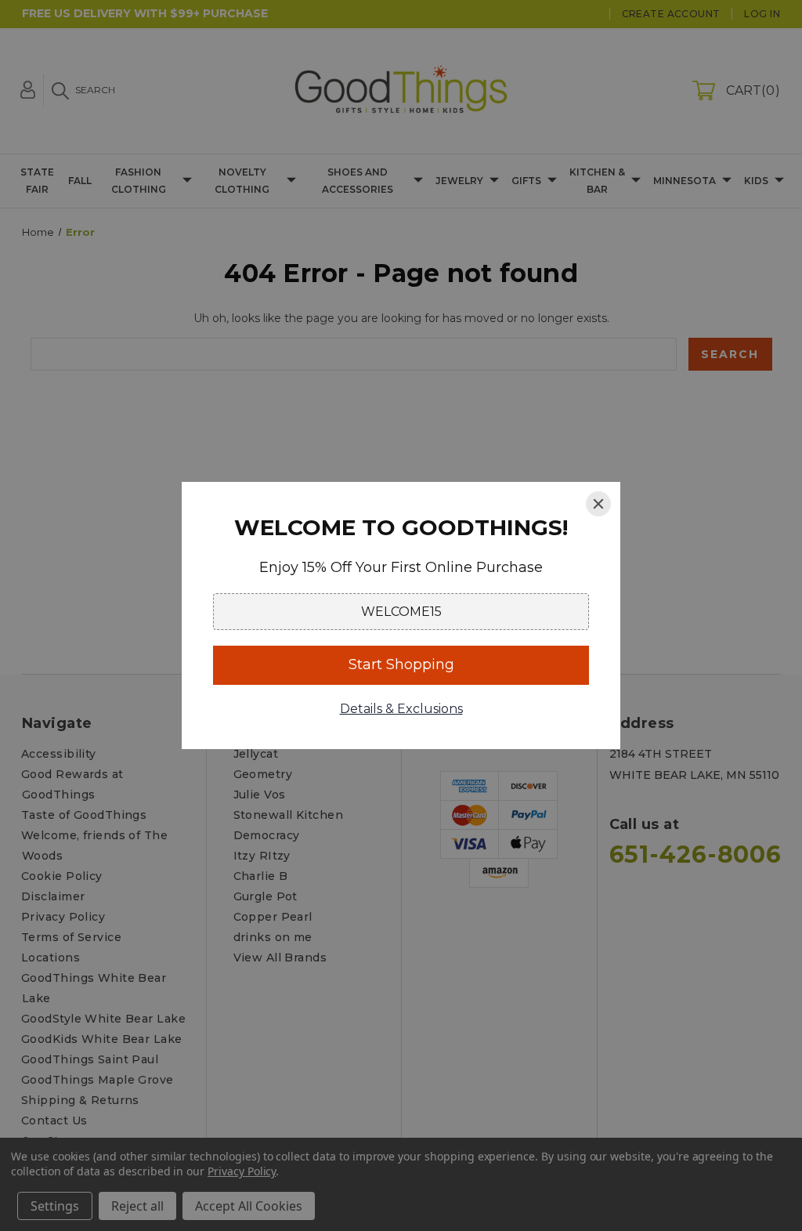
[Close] (598, 503)
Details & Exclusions (401, 708)
